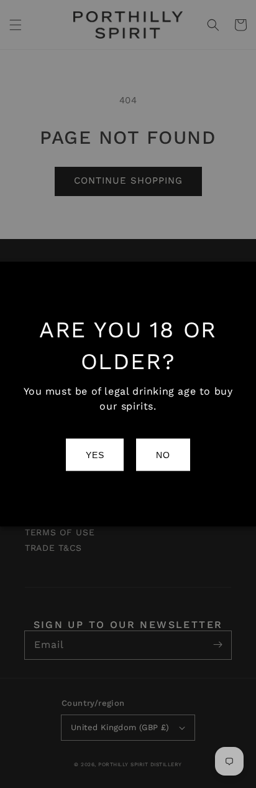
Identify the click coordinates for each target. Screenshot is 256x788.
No (163, 455)
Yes (95, 455)
